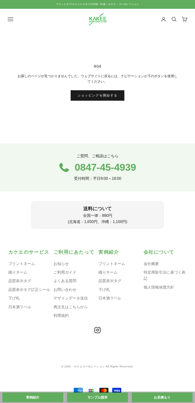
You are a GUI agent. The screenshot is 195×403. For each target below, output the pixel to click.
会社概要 (151, 264)
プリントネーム (21, 264)
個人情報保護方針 (159, 287)
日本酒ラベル (19, 307)
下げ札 (14, 298)
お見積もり (162, 397)
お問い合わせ (65, 290)
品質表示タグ (19, 281)
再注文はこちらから (71, 307)
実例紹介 (32, 397)
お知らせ (61, 264)
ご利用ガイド (65, 272)
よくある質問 (65, 281)
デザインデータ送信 (71, 298)
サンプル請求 (97, 397)
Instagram (97, 330)
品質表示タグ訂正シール (29, 290)
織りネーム (17, 272)
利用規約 (61, 315)
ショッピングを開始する (98, 95)
